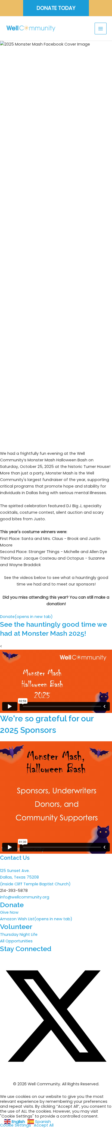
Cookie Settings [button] (15, 1125)
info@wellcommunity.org (24, 897)
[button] (56, 8)
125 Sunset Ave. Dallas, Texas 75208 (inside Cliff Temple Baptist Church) (35, 877)
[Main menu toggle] (101, 29)
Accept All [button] (44, 1125)
